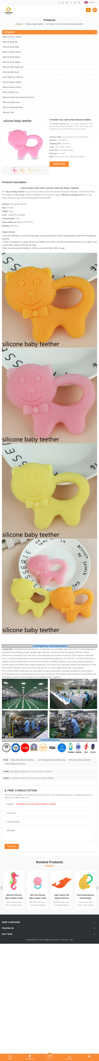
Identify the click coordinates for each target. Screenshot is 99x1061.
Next (97, 888)
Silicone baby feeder (12, 52)
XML (71, 940)
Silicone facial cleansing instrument (18, 97)
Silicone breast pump (12, 87)
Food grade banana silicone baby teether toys (61, 897)
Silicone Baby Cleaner (12, 36)
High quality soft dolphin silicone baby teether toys (38, 897)
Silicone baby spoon (11, 57)
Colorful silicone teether (15, 763)
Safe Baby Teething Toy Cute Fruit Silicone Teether (31, 771)
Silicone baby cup (11, 92)
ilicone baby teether (16, 191)
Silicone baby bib (10, 41)
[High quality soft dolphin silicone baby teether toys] (37, 881)
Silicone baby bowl (11, 72)
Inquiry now (59, 164)
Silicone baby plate (11, 46)
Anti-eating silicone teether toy (51, 759)
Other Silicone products (13, 77)
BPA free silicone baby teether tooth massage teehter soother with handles (13, 897)
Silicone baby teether (34, 24)
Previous (2, 888)
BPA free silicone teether (80, 759)
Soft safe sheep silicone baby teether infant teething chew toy (85, 897)
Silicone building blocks (13, 107)
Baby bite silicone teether (22, 759)
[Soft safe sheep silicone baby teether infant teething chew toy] (85, 881)
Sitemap (64, 940)
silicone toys (8, 112)
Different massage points (72, 194)
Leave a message (50, 1056)
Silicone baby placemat (13, 67)
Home (20, 24)
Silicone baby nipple (11, 62)
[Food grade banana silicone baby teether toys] (61, 881)
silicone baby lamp (11, 102)
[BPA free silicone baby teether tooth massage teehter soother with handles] (13, 881)
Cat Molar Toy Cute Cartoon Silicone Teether (36, 804)
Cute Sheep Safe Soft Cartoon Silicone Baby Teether (32, 778)
